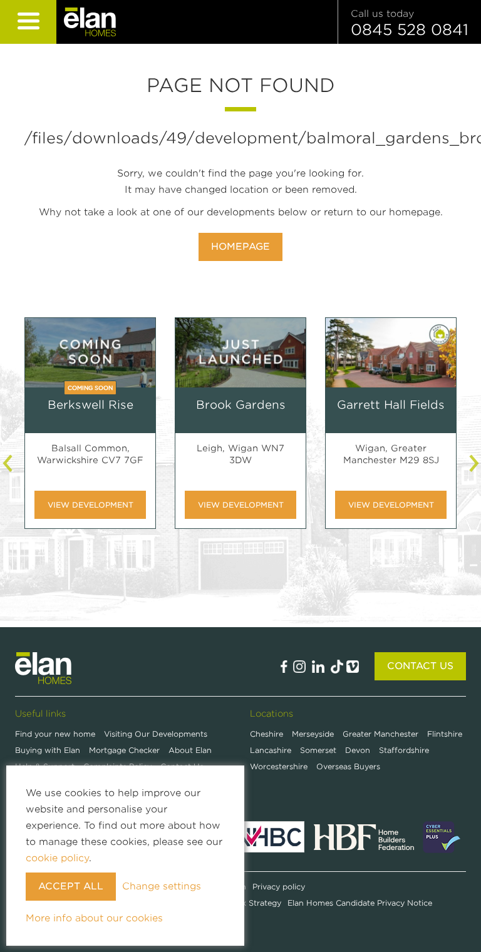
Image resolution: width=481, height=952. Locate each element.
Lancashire (270, 750)
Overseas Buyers (348, 766)
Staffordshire (404, 750)
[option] (90, 432)
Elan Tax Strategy (248, 903)
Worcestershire (279, 766)
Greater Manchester (380, 734)
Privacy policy (278, 886)
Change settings (161, 886)
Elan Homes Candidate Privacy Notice (359, 903)
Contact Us (420, 666)
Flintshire (444, 734)
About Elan (190, 750)
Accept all (70, 886)
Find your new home (56, 734)
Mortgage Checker (125, 750)
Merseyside (313, 734)
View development (90, 504)
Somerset (318, 750)
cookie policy (57, 858)
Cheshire (266, 734)
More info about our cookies (94, 918)
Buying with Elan (49, 750)
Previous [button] (9, 463)
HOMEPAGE (240, 246)
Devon (357, 750)
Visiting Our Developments (155, 734)
